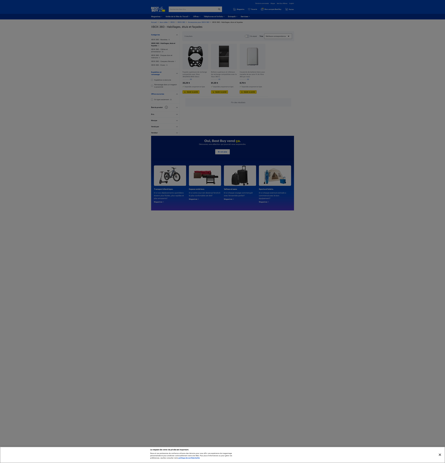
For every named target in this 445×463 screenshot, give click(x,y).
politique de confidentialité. (189, 458)
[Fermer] (439, 454)
